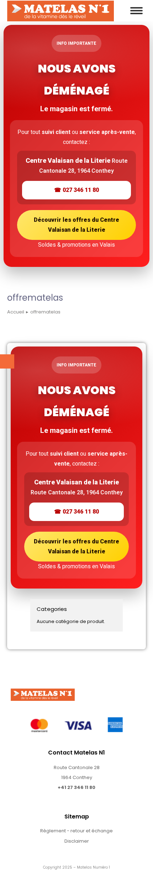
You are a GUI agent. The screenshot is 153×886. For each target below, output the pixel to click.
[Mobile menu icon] (136, 10)
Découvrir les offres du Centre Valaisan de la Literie (76, 224)
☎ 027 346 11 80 (76, 190)
